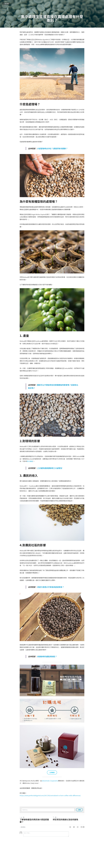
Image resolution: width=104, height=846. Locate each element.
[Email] (81, 827)
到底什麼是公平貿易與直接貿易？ (50, 587)
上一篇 (22, 817)
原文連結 (30, 461)
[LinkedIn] (77, 827)
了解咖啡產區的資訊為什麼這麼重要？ (34, 820)
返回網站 (7, 3)
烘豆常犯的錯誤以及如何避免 (65, 819)
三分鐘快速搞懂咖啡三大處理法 (49, 468)
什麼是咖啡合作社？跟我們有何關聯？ (52, 148)
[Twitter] (74, 827)
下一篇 (54, 817)
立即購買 (52, 772)
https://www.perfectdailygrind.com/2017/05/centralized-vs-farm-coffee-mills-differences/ (50, 795)
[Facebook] (70, 827)
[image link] (52, 680)
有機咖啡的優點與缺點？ (47, 656)
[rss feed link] (83, 827)
